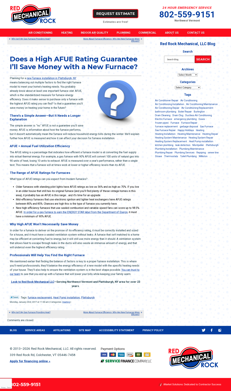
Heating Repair (210, 134)
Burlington (199, 111)
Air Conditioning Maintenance (202, 104)
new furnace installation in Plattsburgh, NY (51, 78)
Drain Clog (177, 115)
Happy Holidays (186, 130)
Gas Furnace (206, 126)
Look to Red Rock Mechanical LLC (32, 281)
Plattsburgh (88, 297)
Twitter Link (14, 297)
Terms (9, 387)
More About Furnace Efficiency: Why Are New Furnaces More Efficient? (111, 40)
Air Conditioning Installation (169, 104)
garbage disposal (189, 126)
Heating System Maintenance (171, 137)
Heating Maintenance (189, 134)
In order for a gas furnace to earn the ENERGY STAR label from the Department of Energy (76, 212)
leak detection (182, 145)
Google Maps (220, 330)
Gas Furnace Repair (165, 130)
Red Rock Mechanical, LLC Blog (187, 44)
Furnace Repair (189, 122)
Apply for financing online (29, 361)
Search (203, 59)
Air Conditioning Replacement (197, 108)
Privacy (3, 387)
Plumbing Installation (166, 148)
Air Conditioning (188, 100)
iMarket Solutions (173, 384)
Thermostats (171, 156)
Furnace (175, 122)
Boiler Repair (185, 111)
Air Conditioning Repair (167, 108)
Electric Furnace (163, 119)
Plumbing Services (184, 152)
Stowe (158, 156)
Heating (66, 302)
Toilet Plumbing (188, 156)
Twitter (203, 330)
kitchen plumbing (164, 145)
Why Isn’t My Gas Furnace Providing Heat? (30, 39)
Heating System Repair (201, 137)
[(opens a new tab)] (126, 362)
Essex (202, 119)
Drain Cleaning (162, 115)
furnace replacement (40, 297)
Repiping (201, 152)
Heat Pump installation (66, 297)
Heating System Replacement (171, 141)
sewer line (213, 152)
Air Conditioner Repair (166, 100)
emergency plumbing (185, 119)
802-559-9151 (187, 14)
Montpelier (198, 145)
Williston (203, 156)
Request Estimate (115, 13)
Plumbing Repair (164, 152)
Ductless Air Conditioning (198, 115)
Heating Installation (165, 134)
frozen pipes (162, 122)
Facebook (212, 330)
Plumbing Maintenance (191, 148)
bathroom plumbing (165, 111)
